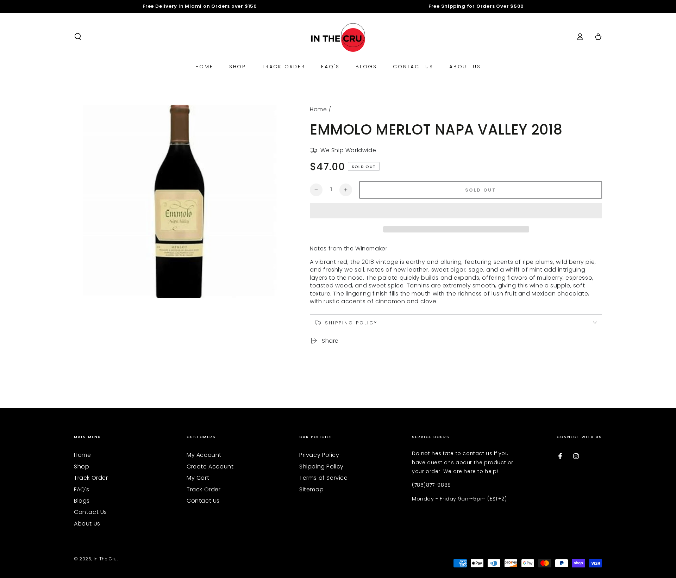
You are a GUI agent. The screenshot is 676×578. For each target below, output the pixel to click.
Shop (81, 466)
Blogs (82, 501)
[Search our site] (78, 36)
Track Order (91, 478)
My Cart (198, 478)
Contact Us (90, 512)
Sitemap (311, 489)
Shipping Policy (321, 466)
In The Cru (105, 559)
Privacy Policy (319, 455)
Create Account (210, 466)
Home (318, 109)
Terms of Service (323, 478)
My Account (204, 455)
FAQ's (81, 489)
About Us (87, 524)
